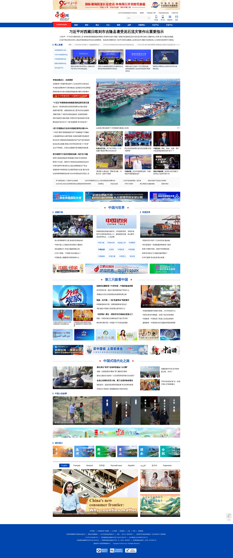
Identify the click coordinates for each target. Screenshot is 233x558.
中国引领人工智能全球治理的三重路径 (68, 245)
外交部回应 (83, 158)
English (64, 465)
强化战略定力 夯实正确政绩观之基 (67, 249)
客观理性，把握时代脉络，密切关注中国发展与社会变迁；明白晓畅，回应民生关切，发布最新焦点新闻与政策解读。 (116, 234)
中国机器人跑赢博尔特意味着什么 (67, 257)
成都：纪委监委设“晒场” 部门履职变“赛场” (112, 371)
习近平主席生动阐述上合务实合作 (128, 40)
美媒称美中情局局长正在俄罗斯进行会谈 (67, 170)
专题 (86, 154)
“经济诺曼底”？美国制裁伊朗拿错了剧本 (156, 245)
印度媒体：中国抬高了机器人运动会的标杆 (158, 319)
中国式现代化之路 (116, 361)
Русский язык (116, 465)
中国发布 (121, 249)
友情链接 (140, 531)
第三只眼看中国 (116, 279)
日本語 (102, 465)
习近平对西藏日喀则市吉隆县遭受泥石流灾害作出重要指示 (116, 32)
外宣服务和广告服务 (103, 531)
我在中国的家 (158, 171)
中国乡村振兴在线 (163, 13)
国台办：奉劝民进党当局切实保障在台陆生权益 (70, 107)
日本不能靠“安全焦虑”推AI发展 (153, 257)
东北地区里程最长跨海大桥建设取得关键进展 (112, 128)
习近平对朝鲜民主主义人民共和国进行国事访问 (100, 180)
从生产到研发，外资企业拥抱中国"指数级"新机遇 (70, 148)
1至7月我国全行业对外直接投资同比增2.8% (70, 128)
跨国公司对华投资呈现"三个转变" (77, 144)
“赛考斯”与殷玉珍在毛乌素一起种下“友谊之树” (70, 422)
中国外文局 (175, 13)
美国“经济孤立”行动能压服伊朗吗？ (155, 253)
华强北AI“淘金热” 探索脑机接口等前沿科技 (112, 389)
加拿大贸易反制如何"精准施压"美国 (65, 158)
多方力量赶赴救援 (166, 37)
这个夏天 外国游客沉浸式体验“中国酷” (155, 305)
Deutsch (89, 465)
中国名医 (128, 171)
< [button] (177, 45)
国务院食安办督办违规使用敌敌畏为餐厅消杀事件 (71, 92)
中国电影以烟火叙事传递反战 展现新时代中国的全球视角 (83, 324)
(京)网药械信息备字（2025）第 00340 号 (144, 540)
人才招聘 (114, 531)
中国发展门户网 (151, 13)
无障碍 (229, 520)
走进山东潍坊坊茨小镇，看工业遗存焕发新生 (115, 380)
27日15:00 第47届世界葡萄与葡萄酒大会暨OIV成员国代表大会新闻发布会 (161, 45)
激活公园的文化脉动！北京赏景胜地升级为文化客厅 (115, 376)
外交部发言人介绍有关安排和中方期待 (159, 40)
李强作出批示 (109, 37)
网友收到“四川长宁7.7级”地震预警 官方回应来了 (70, 122)
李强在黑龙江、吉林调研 (63, 80)
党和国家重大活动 (60, 50)
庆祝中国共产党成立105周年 (157, 180)
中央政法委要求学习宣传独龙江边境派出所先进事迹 (71, 88)
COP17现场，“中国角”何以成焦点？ (68, 253)
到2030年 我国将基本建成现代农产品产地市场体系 (71, 140)
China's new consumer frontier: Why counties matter (76, 514)
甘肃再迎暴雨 (82, 114)
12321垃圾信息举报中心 (107, 534)
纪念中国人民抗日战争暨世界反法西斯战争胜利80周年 (73, 184)
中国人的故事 (61, 393)
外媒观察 (57, 305)
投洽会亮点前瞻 (58, 144)
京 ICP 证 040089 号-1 (91, 537)
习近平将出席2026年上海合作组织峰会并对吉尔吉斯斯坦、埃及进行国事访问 (88, 40)
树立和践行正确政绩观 (147, 184)
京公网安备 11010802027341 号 (138, 537)
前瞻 (143, 40)
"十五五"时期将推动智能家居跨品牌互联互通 (71, 103)
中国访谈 (156, 148)
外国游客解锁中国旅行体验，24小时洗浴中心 (159, 311)
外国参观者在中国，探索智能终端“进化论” (111, 304)
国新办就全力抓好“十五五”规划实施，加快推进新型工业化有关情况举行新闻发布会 (137, 69)
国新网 (142, 13)
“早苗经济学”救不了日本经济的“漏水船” (156, 240)
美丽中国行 (165, 184)
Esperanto (167, 465)
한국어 (154, 465)
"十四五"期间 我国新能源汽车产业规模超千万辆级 (71, 132)
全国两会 (101, 184)
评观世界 (146, 212)
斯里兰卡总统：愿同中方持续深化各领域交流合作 (71, 162)
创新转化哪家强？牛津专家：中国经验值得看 (114, 286)
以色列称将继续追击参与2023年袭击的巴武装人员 (71, 173)
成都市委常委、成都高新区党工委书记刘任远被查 (71, 110)
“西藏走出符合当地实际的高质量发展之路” (111, 294)
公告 (129, 531)
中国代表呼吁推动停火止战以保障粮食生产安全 (70, 166)
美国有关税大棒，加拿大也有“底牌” (153, 235)
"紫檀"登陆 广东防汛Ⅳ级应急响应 (65, 114)
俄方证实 (86, 170)
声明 (134, 531)
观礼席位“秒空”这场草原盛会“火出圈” (112, 367)
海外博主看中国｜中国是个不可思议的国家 (112, 323)
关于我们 (92, 531)
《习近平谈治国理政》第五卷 (131, 180)
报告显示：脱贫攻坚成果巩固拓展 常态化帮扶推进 (115, 385)
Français (76, 465)
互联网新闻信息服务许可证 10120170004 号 (113, 537)
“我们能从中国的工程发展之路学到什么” (110, 308)
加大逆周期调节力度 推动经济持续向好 (69, 240)
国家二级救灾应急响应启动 (124, 37)
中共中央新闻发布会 (61, 54)
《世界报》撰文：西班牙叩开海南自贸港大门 (114, 314)
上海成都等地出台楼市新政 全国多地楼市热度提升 (71, 136)
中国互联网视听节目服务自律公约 (75, 534)
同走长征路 (114, 184)
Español (131, 465)
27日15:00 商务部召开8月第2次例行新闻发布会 (118, 45)
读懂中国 (59, 212)
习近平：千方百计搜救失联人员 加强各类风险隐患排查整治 (81, 37)
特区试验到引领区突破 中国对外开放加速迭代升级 (71, 118)
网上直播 (59, 45)
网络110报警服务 (93, 534)
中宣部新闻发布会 (60, 59)
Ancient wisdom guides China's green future (156, 514)
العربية (143, 465)
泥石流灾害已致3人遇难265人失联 (146, 37)
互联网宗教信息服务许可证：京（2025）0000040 (116, 540)
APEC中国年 (129, 184)
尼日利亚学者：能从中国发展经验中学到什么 (112, 290)
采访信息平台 (59, 68)
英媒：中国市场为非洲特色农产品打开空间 (112, 318)
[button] (178, 102)
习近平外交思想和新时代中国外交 (127, 13)
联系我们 (122, 531)
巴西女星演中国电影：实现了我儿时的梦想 (158, 315)
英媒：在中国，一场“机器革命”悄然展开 (112, 300)
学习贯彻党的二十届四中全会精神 (67, 180)
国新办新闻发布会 (60, 63)
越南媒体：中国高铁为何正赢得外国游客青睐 (159, 323)
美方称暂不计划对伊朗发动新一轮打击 (68, 154)
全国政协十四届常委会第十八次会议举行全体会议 (71, 84)
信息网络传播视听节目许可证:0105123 (88, 540)
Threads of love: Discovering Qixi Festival (155, 489)
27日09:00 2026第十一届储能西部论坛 (87, 45)
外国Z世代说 (100, 148)
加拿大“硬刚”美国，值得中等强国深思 (155, 249)
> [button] (178, 45)
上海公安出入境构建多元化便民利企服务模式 (68, 387)
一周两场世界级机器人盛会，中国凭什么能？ (69, 235)
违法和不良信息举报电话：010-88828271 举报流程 (151, 534)
